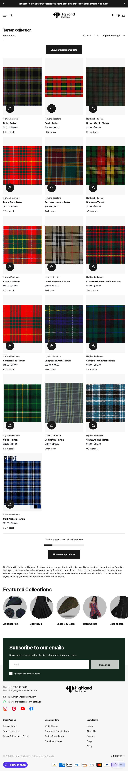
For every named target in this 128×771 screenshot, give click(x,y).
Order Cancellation (54, 736)
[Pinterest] (14, 709)
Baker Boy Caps (66, 623)
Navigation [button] (5, 15)
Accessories (10, 623)
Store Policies (9, 720)
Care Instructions (53, 741)
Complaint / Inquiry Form (57, 731)
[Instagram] (5, 709)
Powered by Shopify (44, 756)
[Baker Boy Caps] (68, 607)
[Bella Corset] (95, 607)
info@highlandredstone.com (22, 696)
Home (90, 726)
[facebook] (31, 709)
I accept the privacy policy (27, 673)
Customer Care (52, 720)
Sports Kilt (36, 623)
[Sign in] (118, 15)
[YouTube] (23, 709)
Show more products (64, 554)
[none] (118, 607)
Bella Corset (90, 623)
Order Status (51, 726)
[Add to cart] (10, 108)
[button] (3, 3)
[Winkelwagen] (123, 15)
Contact (91, 736)
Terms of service (11, 731)
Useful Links (92, 720)
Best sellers (116, 623)
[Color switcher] (113, 15)
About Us (91, 731)
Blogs (89, 741)
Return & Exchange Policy (15, 736)
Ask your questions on (25, 701)
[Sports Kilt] (41, 607)
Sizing (89, 746)
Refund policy (10, 726)
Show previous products (64, 49)
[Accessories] (15, 607)
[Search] (11, 15)
